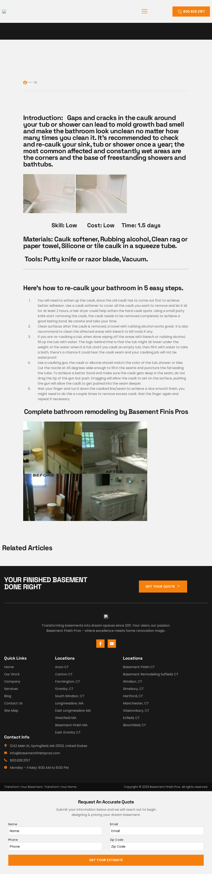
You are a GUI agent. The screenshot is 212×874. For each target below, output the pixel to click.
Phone (13, 840)
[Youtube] (112, 643)
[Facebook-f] (100, 643)
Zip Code (116, 840)
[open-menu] (144, 11)
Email (114, 824)
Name (12, 824)
